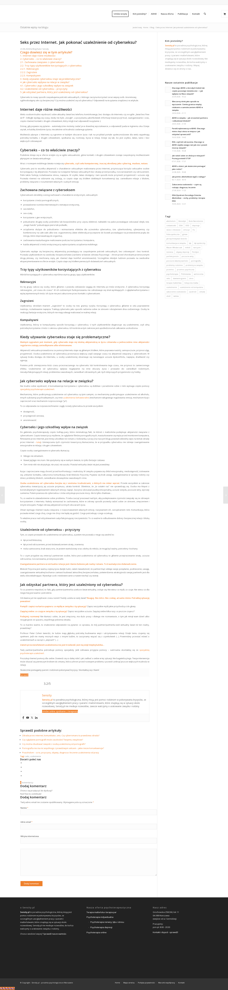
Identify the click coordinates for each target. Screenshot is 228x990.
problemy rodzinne (174, 265)
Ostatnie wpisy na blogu (34, 27)
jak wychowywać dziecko (176, 238)
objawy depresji (182, 252)
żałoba (176, 296)
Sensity (45, 49)
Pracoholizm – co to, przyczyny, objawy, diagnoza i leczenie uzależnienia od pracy (60, 752)
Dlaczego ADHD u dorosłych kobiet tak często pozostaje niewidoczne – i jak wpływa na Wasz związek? (188, 91)
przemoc (170, 269)
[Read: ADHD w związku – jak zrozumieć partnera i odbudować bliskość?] (168, 119)
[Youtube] (27, 717)
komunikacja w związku (176, 243)
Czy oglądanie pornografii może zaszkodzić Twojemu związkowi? (52, 739)
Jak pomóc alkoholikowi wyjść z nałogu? (189, 177)
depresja (195, 225)
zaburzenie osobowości (176, 292)
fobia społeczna (172, 234)
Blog (34, 49)
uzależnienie (35, 756)
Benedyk (182, 221)
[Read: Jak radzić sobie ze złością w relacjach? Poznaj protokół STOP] (168, 157)
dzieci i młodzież (173, 230)
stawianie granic (179, 278)
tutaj (38, 442)
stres (191, 278)
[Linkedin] (36, 717)
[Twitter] (32, 717)
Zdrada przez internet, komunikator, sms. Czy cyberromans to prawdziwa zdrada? (60, 735)
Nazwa (24, 808)
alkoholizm (171, 221)
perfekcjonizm (172, 256)
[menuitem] (121, 14)
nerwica (169, 252)
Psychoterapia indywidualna (100, 917)
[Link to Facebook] (191, 982)
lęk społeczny (199, 243)
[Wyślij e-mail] (24, 775)
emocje (186, 230)
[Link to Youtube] (205, 982)
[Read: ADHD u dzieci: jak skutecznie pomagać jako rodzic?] (168, 168)
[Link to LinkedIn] (201, 982)
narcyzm (197, 247)
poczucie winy (188, 256)
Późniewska (186, 274)
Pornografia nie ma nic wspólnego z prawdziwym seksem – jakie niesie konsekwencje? (63, 748)
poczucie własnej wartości (177, 261)
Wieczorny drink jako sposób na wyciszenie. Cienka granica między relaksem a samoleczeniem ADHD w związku (187, 105)
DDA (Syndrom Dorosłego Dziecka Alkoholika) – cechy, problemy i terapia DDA (188, 198)
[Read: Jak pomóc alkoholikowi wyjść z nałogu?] (168, 178)
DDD (187, 225)
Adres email (26, 822)
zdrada (202, 292)
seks (27, 756)
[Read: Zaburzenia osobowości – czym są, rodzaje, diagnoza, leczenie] (168, 186)
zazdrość (192, 292)
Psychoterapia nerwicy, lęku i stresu (107, 922)
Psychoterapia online (97, 932)
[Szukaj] (205, 14)
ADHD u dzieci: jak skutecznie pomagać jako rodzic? (188, 167)
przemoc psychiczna (185, 269)
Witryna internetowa (29, 836)
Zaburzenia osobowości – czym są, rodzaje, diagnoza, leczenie (187, 186)
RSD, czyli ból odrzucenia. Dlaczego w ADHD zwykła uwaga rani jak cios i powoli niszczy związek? (189, 145)
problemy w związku (194, 265)
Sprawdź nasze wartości (54, 933)
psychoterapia (172, 274)
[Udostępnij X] (24, 767)
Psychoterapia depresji (101, 927)
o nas (188, 68)
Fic (194, 230)
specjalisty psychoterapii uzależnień (37, 389)
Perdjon (195, 252)
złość (168, 296)
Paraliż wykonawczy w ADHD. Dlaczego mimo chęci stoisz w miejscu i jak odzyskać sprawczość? (188, 131)
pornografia (196, 261)
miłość (187, 247)
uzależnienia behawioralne (76, 397)
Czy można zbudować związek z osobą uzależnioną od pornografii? (53, 744)
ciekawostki (171, 225)
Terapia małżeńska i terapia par (101, 912)
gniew (184, 234)
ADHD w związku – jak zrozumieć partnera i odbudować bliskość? (190, 119)
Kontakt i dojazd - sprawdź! (165, 932)
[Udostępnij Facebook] (24, 762)
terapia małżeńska (173, 283)
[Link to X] (196, 982)
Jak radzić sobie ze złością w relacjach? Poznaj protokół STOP (188, 157)
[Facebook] (23, 717)
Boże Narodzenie (196, 221)
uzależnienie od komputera (191, 287)
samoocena (198, 274)
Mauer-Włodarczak (174, 247)
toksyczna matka (191, 283)
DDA (181, 225)
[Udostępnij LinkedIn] (24, 771)
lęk (190, 243)
